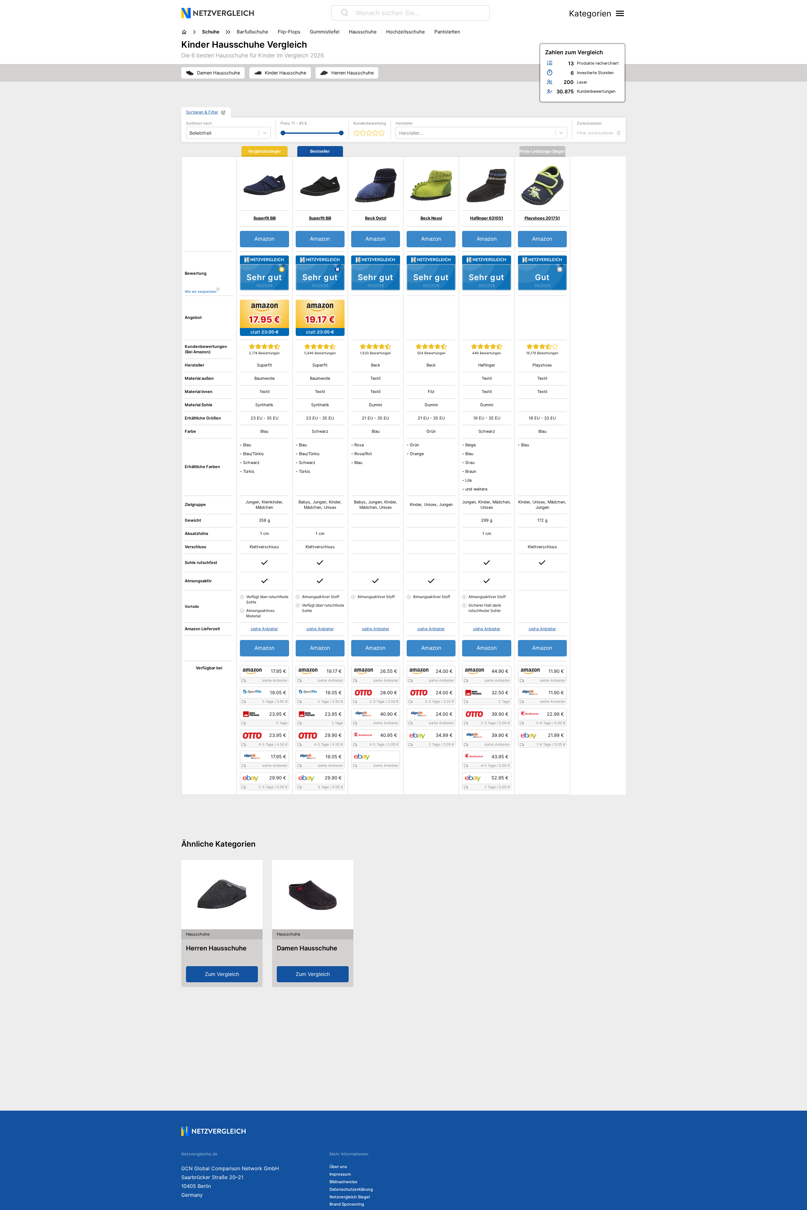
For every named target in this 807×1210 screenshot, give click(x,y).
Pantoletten (447, 32)
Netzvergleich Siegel (349, 1197)
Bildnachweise (343, 1181)
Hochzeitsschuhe (405, 32)
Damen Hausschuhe (307, 948)
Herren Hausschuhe (216, 948)
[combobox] (399, 133)
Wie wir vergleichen (200, 292)
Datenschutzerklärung (351, 1189)
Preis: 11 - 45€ (294, 123)
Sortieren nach (199, 123)
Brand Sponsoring (346, 1204)
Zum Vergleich (222, 974)
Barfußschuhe (252, 32)
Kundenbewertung (369, 123)
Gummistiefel (325, 32)
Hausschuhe (363, 32)
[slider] (283, 133)
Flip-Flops (289, 32)
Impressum (340, 1174)
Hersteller (404, 123)
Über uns (338, 1166)
